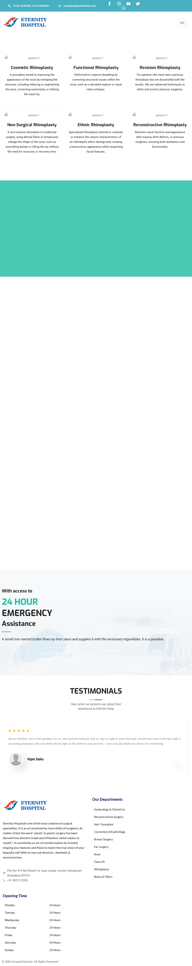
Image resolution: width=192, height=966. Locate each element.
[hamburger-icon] (182, 23)
